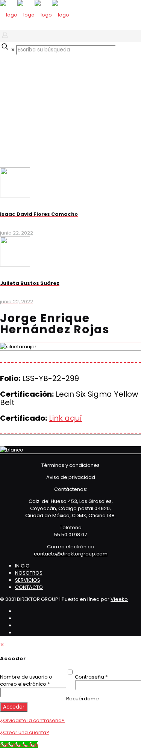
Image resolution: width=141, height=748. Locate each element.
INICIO (22, 565)
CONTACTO (29, 587)
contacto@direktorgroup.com (71, 553)
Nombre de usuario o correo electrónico (33, 680)
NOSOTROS (28, 572)
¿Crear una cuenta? (24, 732)
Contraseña (105, 676)
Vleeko (119, 599)
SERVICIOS (27, 580)
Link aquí (65, 418)
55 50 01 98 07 (70, 534)
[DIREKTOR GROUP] (34, 15)
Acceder (13, 706)
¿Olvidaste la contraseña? (32, 720)
